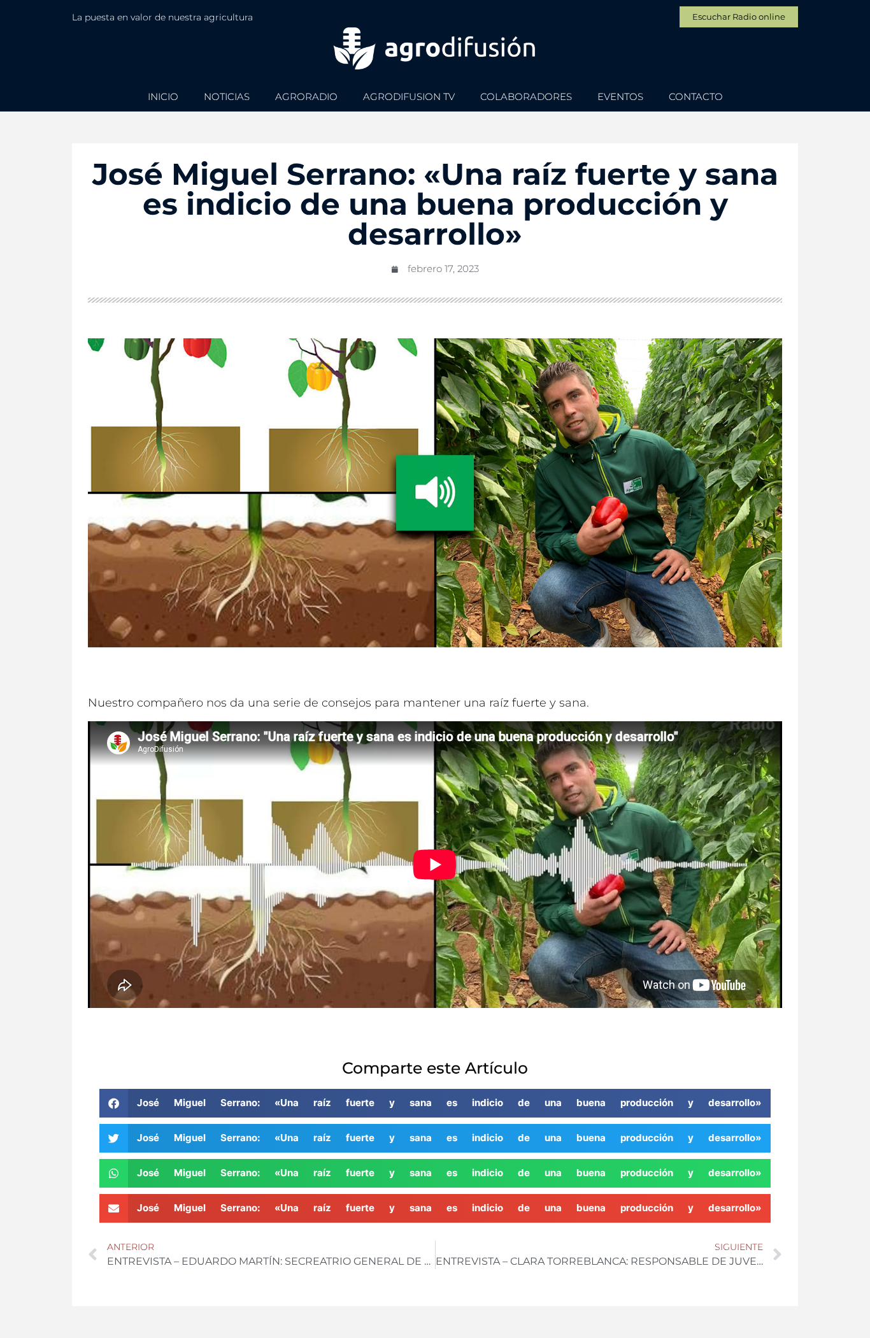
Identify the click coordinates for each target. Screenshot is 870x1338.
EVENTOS (620, 96)
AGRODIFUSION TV (409, 96)
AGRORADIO (306, 96)
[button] (435, 1103)
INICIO (163, 96)
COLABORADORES (526, 96)
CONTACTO (696, 96)
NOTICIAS (227, 96)
